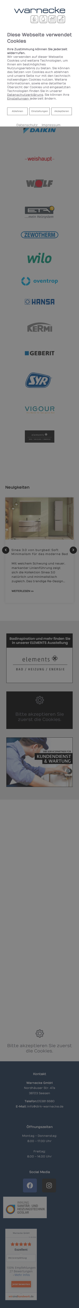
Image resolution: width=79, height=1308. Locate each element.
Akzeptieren (61, 111)
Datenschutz (26, 125)
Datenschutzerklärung (25, 95)
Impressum (51, 125)
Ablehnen (17, 111)
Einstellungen (39, 111)
